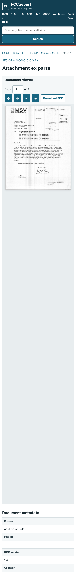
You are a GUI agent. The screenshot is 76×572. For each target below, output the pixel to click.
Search (38, 39)
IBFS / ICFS (5, 17)
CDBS (46, 14)
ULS (21, 14)
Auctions (59, 14)
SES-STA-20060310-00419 (44, 52)
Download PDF (53, 98)
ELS (13, 14)
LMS (37, 14)
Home (5, 52)
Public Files (71, 16)
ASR (29, 14)
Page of (17, 89)
